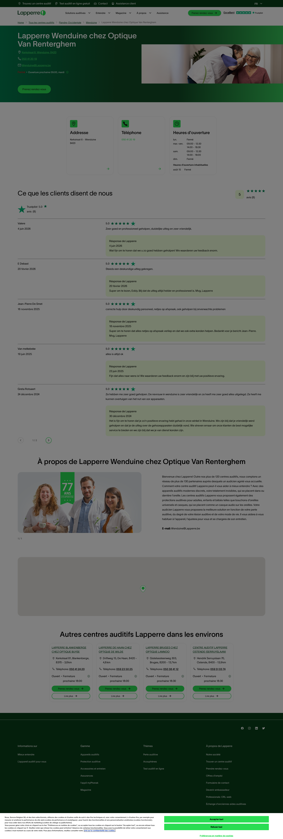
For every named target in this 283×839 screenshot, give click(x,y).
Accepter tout (216, 819)
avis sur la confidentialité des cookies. (99, 830)
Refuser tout (216, 827)
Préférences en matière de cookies (216, 836)
